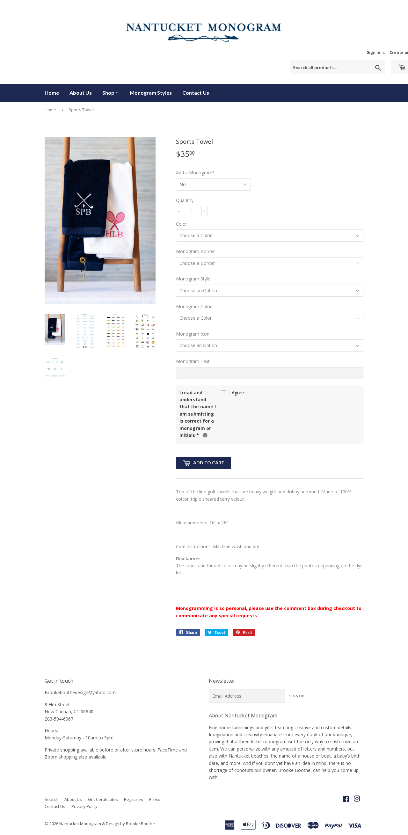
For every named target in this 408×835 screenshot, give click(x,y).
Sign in (373, 52)
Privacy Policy (84, 806)
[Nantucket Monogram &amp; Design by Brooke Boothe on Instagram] (357, 799)
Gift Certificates (103, 799)
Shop (108, 93)
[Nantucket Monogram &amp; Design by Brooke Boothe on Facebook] (346, 799)
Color (181, 224)
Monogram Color (194, 306)
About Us (80, 93)
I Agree (236, 392)
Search (51, 799)
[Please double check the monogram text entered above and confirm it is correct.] (205, 435)
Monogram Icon (192, 334)
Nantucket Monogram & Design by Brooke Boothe (107, 823)
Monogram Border (195, 251)
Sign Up (296, 695)
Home (52, 93)
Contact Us (195, 93)
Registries (133, 799)
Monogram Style (193, 279)
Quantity (184, 200)
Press (154, 799)
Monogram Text (193, 361)
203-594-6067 (59, 719)
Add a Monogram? (195, 173)
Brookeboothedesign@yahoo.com (80, 692)
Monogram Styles (151, 93)
